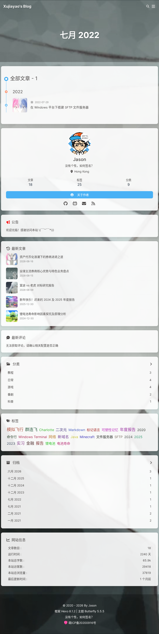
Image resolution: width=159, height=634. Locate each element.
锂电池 (50, 443)
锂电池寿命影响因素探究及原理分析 (43, 314)
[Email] (84, 203)
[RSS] (93, 203)
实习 (21, 443)
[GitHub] (65, 203)
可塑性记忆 (110, 430)
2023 (11, 443)
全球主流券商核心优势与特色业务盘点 (44, 271)
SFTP (118, 437)
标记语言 (93, 430)
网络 (52, 437)
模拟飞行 (15, 429)
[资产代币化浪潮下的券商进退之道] (12, 259)
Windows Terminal (32, 437)
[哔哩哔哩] (75, 203)
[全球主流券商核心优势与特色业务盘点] (12, 273)
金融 (30, 443)
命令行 (12, 437)
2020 (141, 430)
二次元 (61, 430)
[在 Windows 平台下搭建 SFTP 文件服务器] (20, 105)
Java (74, 437)
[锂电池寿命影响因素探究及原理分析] (12, 316)
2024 (128, 437)
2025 (138, 437)
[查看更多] (151, 364)
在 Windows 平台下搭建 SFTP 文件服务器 (59, 107)
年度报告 (128, 429)
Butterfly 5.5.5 (94, 611)
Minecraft (87, 437)
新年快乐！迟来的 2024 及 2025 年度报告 (47, 299)
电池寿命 (63, 443)
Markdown (77, 430)
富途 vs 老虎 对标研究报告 (37, 285)
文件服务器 (104, 437)
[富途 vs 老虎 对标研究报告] (12, 287)
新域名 (63, 437)
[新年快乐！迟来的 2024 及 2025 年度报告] (12, 302)
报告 (40, 443)
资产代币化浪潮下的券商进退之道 (41, 257)
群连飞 (31, 429)
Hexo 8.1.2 (68, 611)
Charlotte (46, 430)
